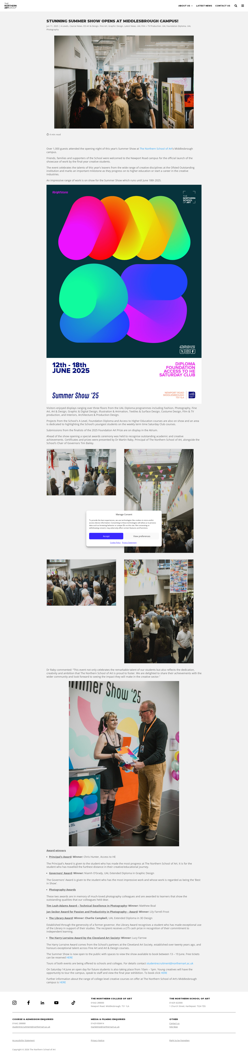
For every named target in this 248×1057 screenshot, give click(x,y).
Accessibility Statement (23, 1040)
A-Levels (64, 26)
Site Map (173, 1026)
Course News (76, 26)
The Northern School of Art (156, 148)
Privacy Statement (129, 542)
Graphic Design (115, 26)
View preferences (141, 536)
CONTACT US (222, 6)
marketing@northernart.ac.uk (105, 1026)
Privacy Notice (97, 1040)
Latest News (130, 26)
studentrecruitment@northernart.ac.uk (170, 963)
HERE (69, 957)
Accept (106, 536)
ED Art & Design (91, 26)
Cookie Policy (115, 542)
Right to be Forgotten (179, 1040)
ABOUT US (184, 6)
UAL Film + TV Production (149, 26)
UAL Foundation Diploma (174, 26)
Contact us (174, 1023)
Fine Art (103, 26)
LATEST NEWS (204, 6)
